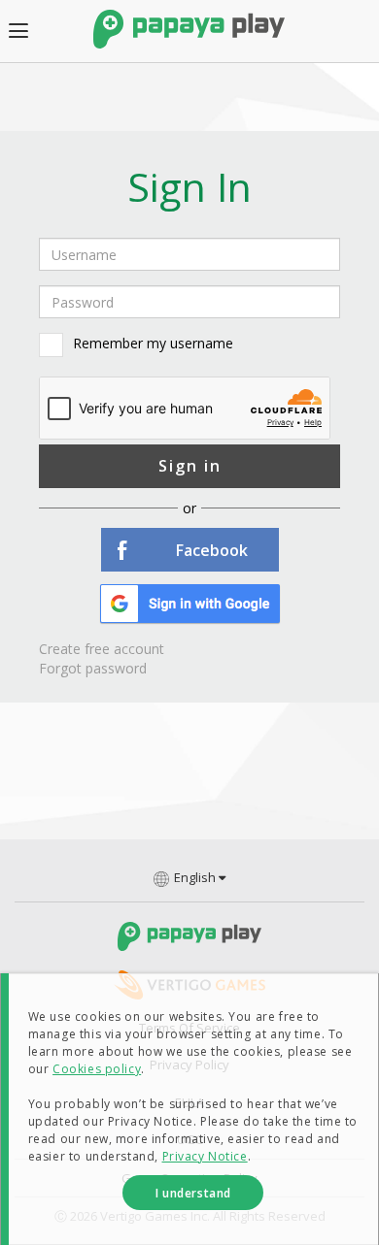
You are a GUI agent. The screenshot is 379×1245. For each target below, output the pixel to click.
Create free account (101, 648)
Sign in (190, 465)
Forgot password (93, 668)
